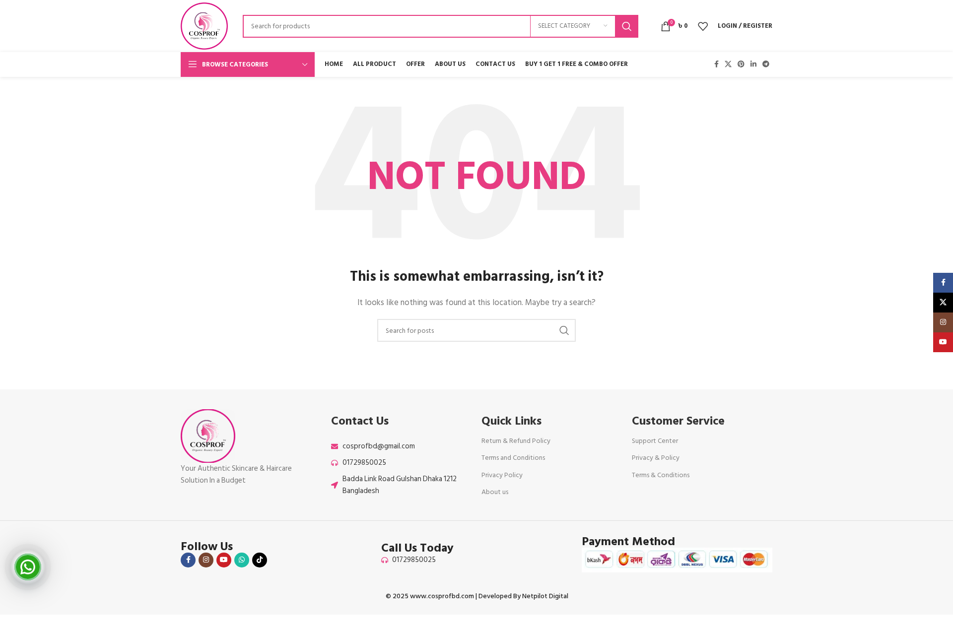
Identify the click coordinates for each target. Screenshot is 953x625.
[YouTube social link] (223, 560)
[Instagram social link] (206, 560)
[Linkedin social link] (753, 64)
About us (494, 492)
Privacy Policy (502, 475)
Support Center (655, 440)
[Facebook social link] (716, 64)
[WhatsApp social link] (241, 560)
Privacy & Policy (656, 457)
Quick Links (511, 421)
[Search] (626, 26)
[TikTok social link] (259, 560)
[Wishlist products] (703, 26)
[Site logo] (204, 25)
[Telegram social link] (765, 64)
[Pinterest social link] (741, 64)
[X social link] (728, 64)
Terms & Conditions (660, 475)
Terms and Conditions (513, 457)
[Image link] (208, 436)
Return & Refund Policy (515, 440)
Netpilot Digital (545, 596)
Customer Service (678, 421)
